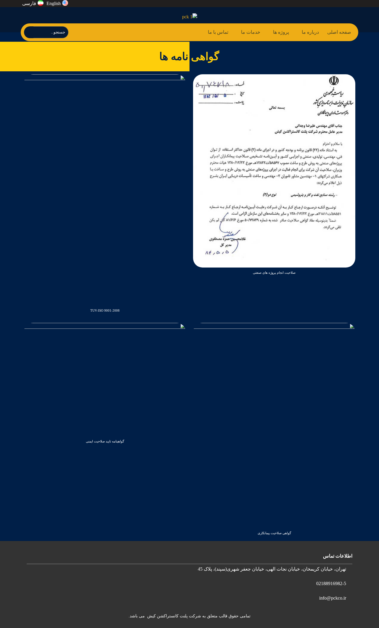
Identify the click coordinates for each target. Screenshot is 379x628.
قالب (222, 616)
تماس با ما (218, 32)
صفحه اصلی (339, 32)
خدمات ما (250, 32)
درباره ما (310, 32)
